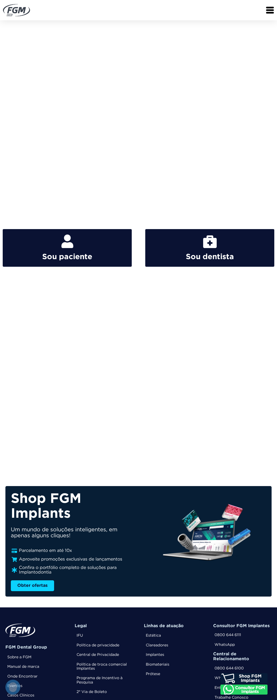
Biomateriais (157, 664)
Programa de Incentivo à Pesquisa (100, 680)
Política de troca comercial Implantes (102, 666)
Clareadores (157, 645)
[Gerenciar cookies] (12, 687)
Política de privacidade (98, 645)
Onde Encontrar (22, 676)
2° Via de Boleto (92, 692)
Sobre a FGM (19, 657)
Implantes (155, 654)
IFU (80, 635)
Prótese (153, 674)
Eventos (14, 686)
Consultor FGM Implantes (241, 626)
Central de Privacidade (98, 654)
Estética (153, 635)
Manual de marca (23, 666)
